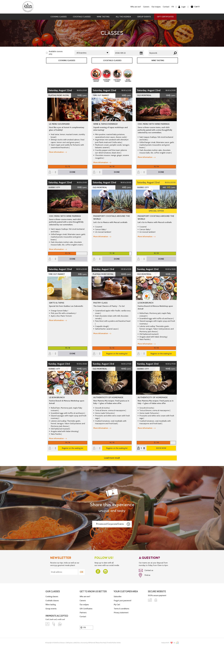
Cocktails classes (82, 17)
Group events (144, 17)
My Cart (117, 604)
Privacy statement (121, 612)
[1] (97, 259)
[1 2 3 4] (52, 259)
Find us (147, 575)
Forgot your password (122, 600)
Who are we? (85, 596)
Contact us (148, 570)
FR (173, 7)
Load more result (112, 458)
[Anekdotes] (177, 643)
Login (183, 7)
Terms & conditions (121, 608)
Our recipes (84, 604)
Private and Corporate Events (110, 524)
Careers (146, 7)
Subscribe (117, 596)
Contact (166, 7)
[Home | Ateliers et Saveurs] (28, 6)
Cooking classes (59, 17)
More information (56, 152)
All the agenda (123, 17)
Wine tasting (103, 17)
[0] (52, 172)
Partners (83, 612)
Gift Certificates (165, 17)
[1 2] (141, 448)
